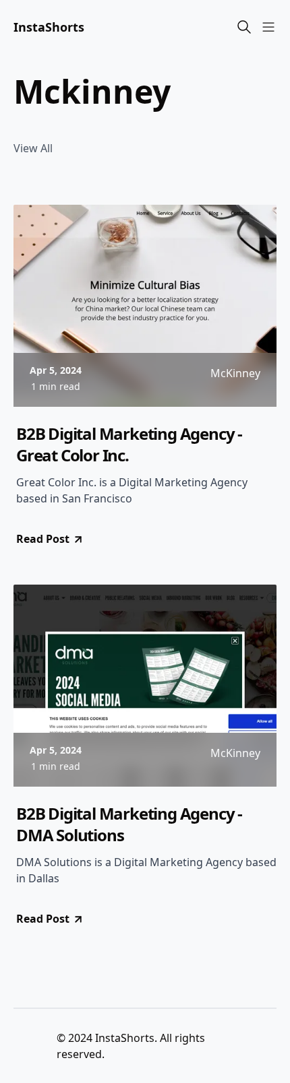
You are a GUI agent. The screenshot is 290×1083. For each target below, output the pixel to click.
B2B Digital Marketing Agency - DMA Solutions (129, 824)
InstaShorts (48, 27)
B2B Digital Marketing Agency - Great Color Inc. (129, 444)
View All (33, 148)
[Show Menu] (268, 27)
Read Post (42, 538)
